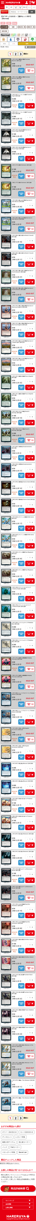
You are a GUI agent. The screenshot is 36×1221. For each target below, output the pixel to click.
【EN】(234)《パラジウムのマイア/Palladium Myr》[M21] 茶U (22, 641)
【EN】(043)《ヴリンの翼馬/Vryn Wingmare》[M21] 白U (23, 570)
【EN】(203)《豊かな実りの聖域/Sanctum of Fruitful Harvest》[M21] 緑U (22, 289)
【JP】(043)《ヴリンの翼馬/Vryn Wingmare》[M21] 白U (23, 553)
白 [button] (3, 39)
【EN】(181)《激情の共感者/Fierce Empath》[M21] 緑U (23, 394)
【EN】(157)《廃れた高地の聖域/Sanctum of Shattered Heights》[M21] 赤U (22, 324)
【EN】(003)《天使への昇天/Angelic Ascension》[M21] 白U (20, 746)
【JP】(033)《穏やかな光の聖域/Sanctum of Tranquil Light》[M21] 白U (22, 341)
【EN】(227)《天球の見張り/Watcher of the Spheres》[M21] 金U (22, 1063)
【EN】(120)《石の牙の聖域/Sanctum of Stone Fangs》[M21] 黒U (21, 148)
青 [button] (10, 39)
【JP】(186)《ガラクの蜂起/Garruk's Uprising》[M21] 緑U (20, 412)
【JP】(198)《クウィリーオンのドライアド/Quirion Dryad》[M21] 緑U (21, 588)
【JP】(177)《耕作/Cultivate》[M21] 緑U (22, 165)
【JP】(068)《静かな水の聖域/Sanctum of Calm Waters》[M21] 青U (22, 201)
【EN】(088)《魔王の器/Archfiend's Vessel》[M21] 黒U (23, 254)
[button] (30, 47)
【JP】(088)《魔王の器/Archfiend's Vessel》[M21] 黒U (23, 236)
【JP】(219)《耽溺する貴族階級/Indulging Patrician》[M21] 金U (22, 658)
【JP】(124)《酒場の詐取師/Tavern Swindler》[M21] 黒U (23, 1010)
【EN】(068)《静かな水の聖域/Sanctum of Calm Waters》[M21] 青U (22, 218)
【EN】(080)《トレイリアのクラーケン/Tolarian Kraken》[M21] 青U (23, 711)
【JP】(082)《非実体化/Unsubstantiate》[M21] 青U (22, 447)
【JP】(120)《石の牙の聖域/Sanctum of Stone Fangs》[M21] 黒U (21, 130)
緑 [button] (32, 39)
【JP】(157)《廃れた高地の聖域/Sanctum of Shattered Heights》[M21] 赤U (22, 306)
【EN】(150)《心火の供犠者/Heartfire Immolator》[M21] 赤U (21, 922)
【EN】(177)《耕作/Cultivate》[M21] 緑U (22, 182)
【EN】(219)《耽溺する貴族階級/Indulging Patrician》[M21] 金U (22, 676)
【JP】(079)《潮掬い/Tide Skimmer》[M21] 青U (23, 1081)
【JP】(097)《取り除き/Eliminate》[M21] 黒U (23, 833)
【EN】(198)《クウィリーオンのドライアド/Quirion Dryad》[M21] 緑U (21, 606)
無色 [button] (4, 43)
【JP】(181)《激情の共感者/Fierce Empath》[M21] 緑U (23, 377)
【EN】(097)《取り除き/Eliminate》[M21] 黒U (23, 851)
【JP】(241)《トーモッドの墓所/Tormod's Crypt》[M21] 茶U (22, 95)
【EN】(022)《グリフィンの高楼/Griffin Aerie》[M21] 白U (23, 535)
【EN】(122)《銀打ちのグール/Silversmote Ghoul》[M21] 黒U (22, 887)
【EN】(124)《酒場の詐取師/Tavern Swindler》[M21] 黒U (23, 1028)
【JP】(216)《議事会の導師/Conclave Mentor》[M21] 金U (21, 60)
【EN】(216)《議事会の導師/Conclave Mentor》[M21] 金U (21, 77)
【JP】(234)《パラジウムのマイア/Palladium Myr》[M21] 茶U (22, 623)
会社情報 (8, 1204)
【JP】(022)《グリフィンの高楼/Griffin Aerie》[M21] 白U (23, 517)
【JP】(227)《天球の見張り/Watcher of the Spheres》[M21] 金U (22, 1046)
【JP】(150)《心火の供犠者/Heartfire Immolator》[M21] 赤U (21, 905)
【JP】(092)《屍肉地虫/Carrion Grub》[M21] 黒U (23, 482)
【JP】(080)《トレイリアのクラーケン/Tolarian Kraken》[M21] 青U (23, 694)
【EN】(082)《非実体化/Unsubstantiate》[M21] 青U (22, 465)
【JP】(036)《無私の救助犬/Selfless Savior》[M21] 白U (23, 940)
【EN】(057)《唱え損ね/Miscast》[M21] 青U (22, 781)
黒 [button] (18, 39)
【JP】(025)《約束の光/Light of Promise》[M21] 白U (22, 799)
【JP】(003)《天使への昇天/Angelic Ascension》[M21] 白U (20, 729)
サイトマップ (10, 1200)
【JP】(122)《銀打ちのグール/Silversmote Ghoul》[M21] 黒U (22, 869)
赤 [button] (25, 39)
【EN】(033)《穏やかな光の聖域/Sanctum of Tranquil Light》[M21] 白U (22, 359)
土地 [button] (13, 43)
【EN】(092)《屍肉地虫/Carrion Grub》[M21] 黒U (23, 500)
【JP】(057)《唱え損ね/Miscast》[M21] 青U (22, 763)
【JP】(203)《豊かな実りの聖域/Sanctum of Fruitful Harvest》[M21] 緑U (22, 271)
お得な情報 (9, 1207)
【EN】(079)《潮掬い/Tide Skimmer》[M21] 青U (23, 1098)
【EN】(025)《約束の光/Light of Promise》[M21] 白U (22, 817)
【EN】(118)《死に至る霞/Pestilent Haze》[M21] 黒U (22, 993)
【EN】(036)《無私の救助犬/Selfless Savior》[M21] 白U (23, 958)
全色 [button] (27, 43)
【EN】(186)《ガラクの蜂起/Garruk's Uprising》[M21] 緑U (20, 429)
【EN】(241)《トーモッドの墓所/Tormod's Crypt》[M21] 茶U (22, 113)
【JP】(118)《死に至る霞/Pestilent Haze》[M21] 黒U (22, 975)
